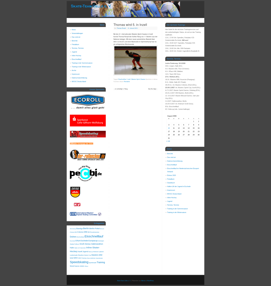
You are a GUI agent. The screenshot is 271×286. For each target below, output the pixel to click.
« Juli (168, 141)
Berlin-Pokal (94, 228)
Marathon (81, 255)
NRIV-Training (82, 258)
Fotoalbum (75, 44)
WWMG (82, 266)
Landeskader (74, 255)
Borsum (102, 228)
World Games (75, 266)
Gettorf (72, 244)
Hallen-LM (77, 248)
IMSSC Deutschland (79, 81)
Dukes (73, 236)
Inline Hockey (76, 55)
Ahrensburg (73, 228)
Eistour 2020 (171, 175)
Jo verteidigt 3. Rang (121, 89)
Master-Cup (87, 255)
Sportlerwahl (92, 262)
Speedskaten (99, 258)
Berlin (86, 228)
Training (101, 262)
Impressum (76, 74)
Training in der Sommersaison (82, 63)
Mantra (143, 281)
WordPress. (150, 281)
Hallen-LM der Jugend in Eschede (179, 186)
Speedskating (79, 262)
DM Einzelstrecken (93, 232)
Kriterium (95, 251)
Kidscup (91, 251)
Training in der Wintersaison (81, 67)
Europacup (93, 241)
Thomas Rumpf (121, 28)
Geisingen (101, 241)
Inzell (129, 79)
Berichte (74, 41)
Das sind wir (76, 37)
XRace (86, 266)
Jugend (74, 52)
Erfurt (77, 241)
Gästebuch (171, 183)
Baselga (79, 228)
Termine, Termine (78, 48)
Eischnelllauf (80, 237)
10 (169, 128)
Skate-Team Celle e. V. (91, 5)
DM (85, 232)
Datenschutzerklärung (79, 78)
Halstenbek (83, 248)
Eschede (84, 241)
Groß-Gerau (85, 244)
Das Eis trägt (152, 89)
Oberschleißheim (91, 258)
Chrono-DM (73, 232)
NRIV (76, 258)
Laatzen (101, 251)
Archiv (74, 70)
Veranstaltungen (77, 33)
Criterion (80, 232)
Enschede (72, 241)
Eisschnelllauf (122, 79)
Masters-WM (96, 255)
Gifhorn (77, 244)
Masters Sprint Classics (138, 79)
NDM (71, 258)
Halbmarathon (97, 244)
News (74, 29)
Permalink (127, 81)
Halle (72, 248)
